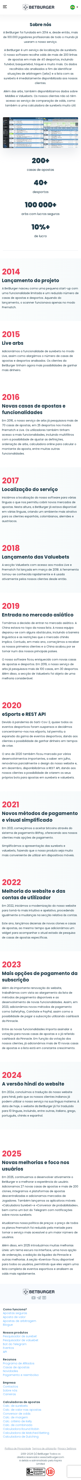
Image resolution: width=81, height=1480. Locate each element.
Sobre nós (10, 1390)
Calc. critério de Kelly (17, 1421)
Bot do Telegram (15, 1344)
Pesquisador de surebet (20, 1336)
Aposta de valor (14, 1317)
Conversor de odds (16, 1414)
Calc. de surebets (15, 1406)
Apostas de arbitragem (19, 1321)
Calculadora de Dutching (21, 1437)
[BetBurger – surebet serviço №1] (38, 7)
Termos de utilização (44, 1448)
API (5, 1352)
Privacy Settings (67, 1448)
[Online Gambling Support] (36, 1472)
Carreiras (9, 1394)
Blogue (8, 1325)
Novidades (10, 1371)
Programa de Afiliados (18, 1363)
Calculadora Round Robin (21, 1429)
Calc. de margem (15, 1417)
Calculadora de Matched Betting (26, 1433)
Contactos (10, 1387)
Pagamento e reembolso (21, 1375)
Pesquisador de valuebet (20, 1340)
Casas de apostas (16, 1367)
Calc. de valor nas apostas (22, 1410)
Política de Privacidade (18, 1448)
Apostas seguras (15, 1313)
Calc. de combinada (17, 1425)
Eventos (8, 1348)
